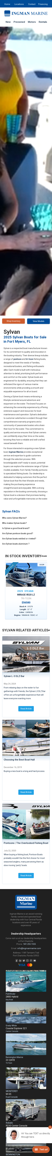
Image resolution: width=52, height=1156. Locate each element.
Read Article (26, 709)
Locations (19, 4)
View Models (38, 321)
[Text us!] (41, 1150)
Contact (31, 4)
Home (7, 4)
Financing (43, 4)
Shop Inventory (13, 321)
